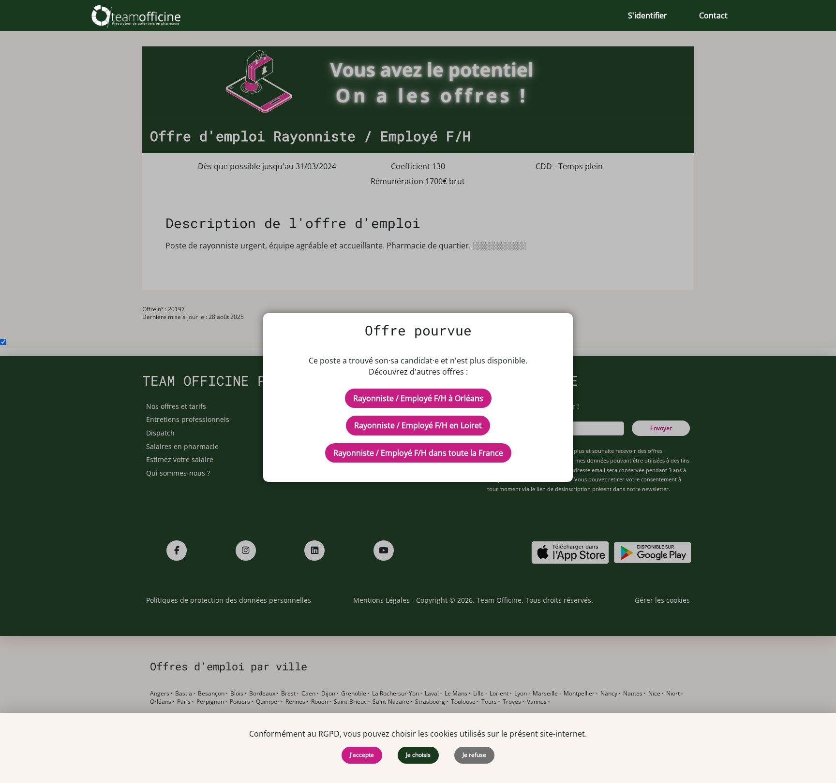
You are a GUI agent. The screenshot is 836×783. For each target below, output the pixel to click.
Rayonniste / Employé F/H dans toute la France (418, 453)
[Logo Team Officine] (147, 15)
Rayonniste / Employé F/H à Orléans (418, 398)
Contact (713, 15)
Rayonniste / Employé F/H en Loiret (418, 425)
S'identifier (647, 15)
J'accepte (362, 755)
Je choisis (418, 755)
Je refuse (474, 755)
